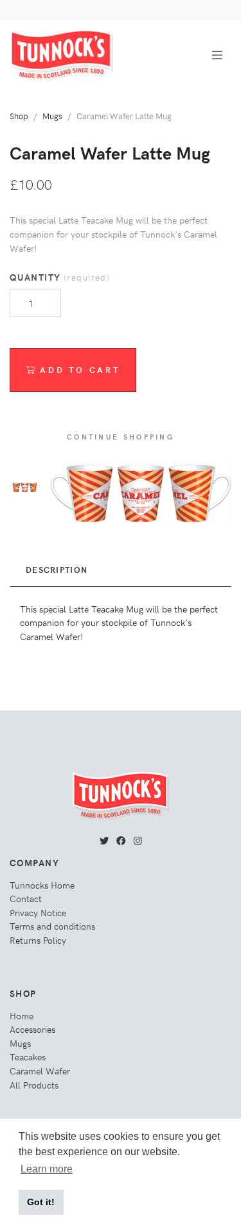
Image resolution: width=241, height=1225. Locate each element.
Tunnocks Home (42, 884)
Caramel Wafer (40, 1070)
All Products (34, 1084)
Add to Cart (80, 369)
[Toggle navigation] (217, 55)
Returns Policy (38, 939)
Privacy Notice (38, 912)
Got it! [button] (41, 1202)
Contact (26, 898)
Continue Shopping (120, 436)
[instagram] (138, 840)
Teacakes (28, 1056)
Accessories (32, 1029)
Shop (19, 115)
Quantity (60, 276)
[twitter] (104, 840)
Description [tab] (56, 569)
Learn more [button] (47, 1168)
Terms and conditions (52, 925)
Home (21, 1015)
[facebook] (120, 840)
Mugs (52, 115)
